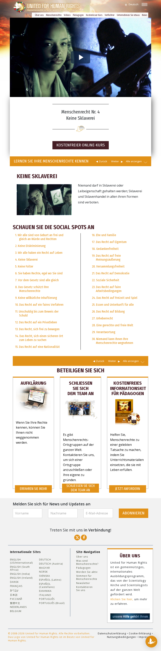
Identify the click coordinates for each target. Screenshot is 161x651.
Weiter (115, 161)
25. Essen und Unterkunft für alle (113, 304)
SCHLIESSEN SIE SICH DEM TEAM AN (80, 488)
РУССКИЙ (16, 599)
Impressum (146, 637)
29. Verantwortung (103, 332)
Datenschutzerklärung (112, 633)
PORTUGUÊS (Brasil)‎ (52, 603)
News (144, 15)
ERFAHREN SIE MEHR (33, 489)
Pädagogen (78, 15)
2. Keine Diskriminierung (30, 246)
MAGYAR (44, 567)
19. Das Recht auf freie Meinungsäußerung (106, 257)
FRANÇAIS (16, 586)
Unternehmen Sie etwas (128, 15)
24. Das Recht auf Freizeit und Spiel (114, 298)
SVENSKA (44, 576)
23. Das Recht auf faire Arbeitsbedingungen (107, 289)
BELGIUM (15, 611)
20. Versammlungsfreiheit (108, 266)
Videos (67, 15)
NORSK (43, 571)
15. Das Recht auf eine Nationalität (37, 347)
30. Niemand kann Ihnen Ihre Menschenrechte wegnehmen (112, 341)
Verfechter (109, 15)
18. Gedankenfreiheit (105, 249)
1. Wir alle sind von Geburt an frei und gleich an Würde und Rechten (39, 237)
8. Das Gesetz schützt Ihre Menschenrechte (32, 289)
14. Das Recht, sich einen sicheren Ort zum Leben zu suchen (39, 338)
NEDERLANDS (18, 607)
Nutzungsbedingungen (121, 637)
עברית (14, 590)
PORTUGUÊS (47, 599)
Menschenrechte (53, 15)
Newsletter (83, 583)
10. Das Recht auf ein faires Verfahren (39, 304)
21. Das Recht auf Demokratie (110, 273)
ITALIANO (45, 595)
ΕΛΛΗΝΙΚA (45, 591)
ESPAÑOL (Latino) (50, 579)
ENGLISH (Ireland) (21, 577)
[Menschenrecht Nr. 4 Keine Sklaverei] (44, 199)
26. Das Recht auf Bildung (108, 311)
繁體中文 (15, 603)
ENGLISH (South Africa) (20, 568)
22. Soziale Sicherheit (105, 280)
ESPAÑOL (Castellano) (47, 585)
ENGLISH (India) (20, 574)
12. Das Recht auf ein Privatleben (36, 322)
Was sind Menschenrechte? (87, 562)
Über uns (39, 15)
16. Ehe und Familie (104, 235)
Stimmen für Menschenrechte (86, 577)
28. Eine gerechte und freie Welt (112, 325)
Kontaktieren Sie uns (84, 589)
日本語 (14, 595)
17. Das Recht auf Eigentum (109, 242)
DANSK (14, 582)
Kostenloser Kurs (94, 15)
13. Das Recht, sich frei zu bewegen (37, 329)
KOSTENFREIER (80, 145)
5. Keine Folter (24, 266)
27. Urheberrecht (102, 318)
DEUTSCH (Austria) (51, 563)
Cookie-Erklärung (140, 633)
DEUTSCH (45, 559)
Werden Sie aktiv (87, 572)
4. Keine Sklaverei (26, 259)
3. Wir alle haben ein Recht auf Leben (38, 253)
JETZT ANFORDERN (127, 489)
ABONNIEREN (134, 513)
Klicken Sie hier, (121, 599)
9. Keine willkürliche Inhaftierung (36, 298)
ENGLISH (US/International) (21, 561)
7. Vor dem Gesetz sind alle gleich (37, 280)
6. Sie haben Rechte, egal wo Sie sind (39, 273)
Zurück (103, 161)
